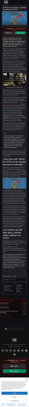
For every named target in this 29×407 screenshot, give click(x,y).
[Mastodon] (22, 350)
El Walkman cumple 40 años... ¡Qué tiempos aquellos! (19, 288)
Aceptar (14, 393)
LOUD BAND (12, 170)
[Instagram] (6, 350)
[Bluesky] (26, 350)
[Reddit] (18, 350)
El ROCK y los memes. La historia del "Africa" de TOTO (8, 288)
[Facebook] (2, 350)
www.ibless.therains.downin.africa (11, 104)
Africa (5, 276)
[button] (27, 379)
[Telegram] (14, 354)
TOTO (14, 276)
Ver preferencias (14, 400)
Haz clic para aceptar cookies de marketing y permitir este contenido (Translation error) (14, 79)
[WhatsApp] (10, 350)
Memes (9, 276)
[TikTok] (14, 350)
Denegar (14, 397)
